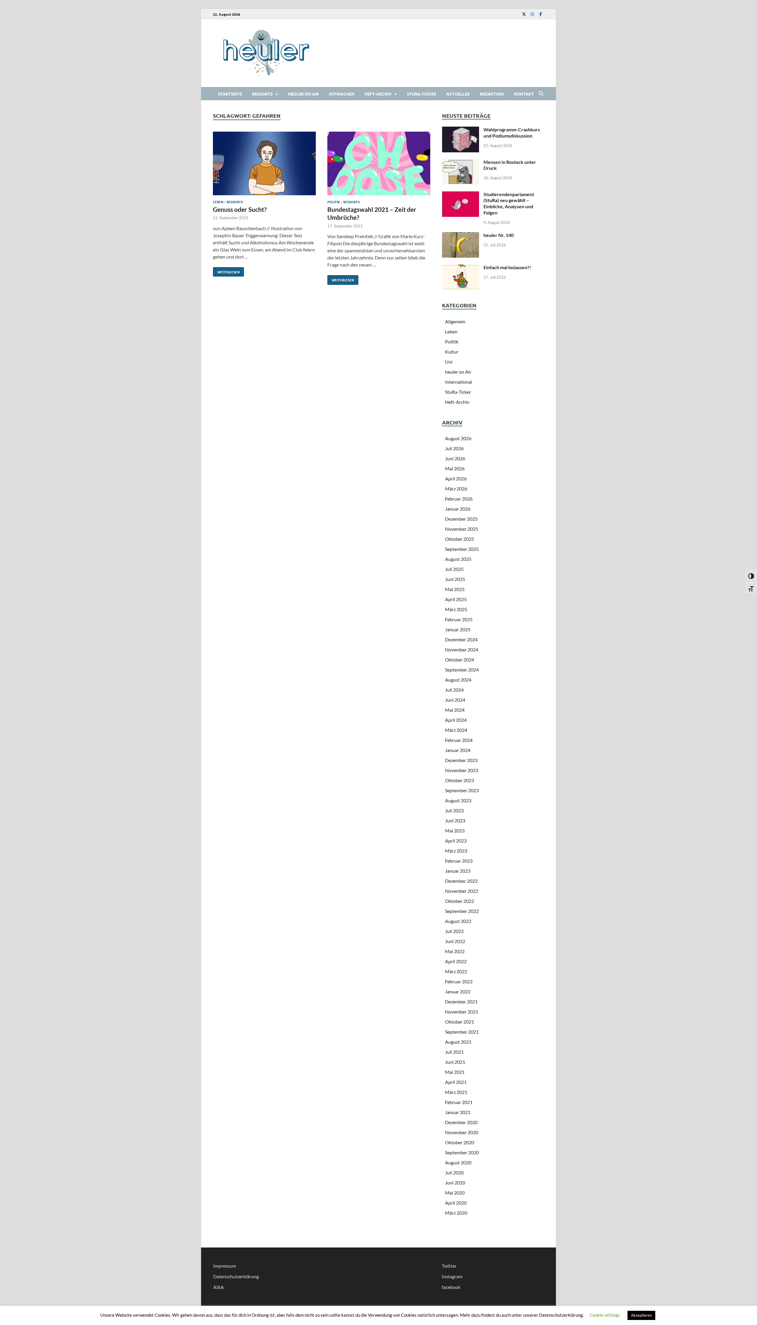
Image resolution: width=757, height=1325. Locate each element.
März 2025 (456, 609)
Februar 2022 (459, 981)
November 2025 (461, 529)
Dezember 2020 (461, 1122)
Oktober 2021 (459, 1021)
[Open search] (541, 94)
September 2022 (462, 911)
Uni (448, 361)
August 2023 (458, 800)
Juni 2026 (455, 458)
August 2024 (458, 679)
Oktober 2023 (459, 780)
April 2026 (456, 478)
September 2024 (462, 669)
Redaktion (492, 93)
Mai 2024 (455, 710)
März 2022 (456, 971)
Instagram (452, 1276)
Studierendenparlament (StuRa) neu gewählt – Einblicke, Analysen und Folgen (508, 203)
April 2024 (456, 720)
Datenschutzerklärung (236, 1276)
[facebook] (540, 14)
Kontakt (524, 93)
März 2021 (456, 1092)
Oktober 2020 (459, 1142)
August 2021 (458, 1042)
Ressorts (262, 93)
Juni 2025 (455, 579)
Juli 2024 (454, 690)
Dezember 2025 (461, 519)
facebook (451, 1287)
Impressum (224, 1265)
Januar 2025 (457, 629)
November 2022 (461, 891)
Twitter (449, 1265)
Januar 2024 (457, 750)
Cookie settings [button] (605, 1315)
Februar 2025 (459, 619)
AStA (218, 1287)
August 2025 (458, 559)
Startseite (230, 93)
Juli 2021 (454, 1052)
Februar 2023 (459, 861)
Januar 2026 (457, 508)
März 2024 (456, 730)
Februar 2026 (459, 498)
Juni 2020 (455, 1182)
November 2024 (461, 649)
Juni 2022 (455, 941)
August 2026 (458, 438)
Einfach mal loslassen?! (507, 267)
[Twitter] (524, 14)
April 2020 (456, 1202)
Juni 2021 (455, 1062)
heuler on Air (303, 93)
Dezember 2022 (461, 881)
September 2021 (462, 1031)
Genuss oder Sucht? (240, 209)
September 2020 (462, 1152)
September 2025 (462, 549)
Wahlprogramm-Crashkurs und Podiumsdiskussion (511, 132)
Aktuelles (458, 93)
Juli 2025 (454, 569)
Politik (333, 201)
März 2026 (456, 488)
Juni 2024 (455, 700)
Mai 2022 (455, 951)
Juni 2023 (455, 820)
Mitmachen (342, 93)
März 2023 (456, 850)
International (458, 382)
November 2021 (461, 1011)
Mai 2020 (455, 1192)
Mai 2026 (455, 468)
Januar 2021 (457, 1112)
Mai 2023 (455, 830)
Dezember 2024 (461, 639)
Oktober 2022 (459, 901)
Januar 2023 (457, 871)
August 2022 (458, 921)
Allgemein (455, 321)
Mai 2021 (455, 1072)
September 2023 (462, 790)
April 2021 (456, 1082)
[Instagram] (532, 14)
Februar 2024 (459, 740)
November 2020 (461, 1132)
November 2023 (461, 770)
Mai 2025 (455, 589)
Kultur (451, 351)
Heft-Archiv (378, 93)
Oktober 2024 (459, 659)
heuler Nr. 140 (498, 235)
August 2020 (458, 1162)
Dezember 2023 (461, 760)
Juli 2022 (454, 931)
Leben (218, 201)
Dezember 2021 (461, 1001)
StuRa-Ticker (421, 93)
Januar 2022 (457, 991)
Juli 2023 (454, 810)
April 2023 (456, 840)
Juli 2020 (454, 1172)
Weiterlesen (226, 270)
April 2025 (456, 599)
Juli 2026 (454, 448)
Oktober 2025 (459, 539)
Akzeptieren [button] (641, 1315)
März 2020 (456, 1213)
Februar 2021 (459, 1102)
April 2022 (456, 961)
